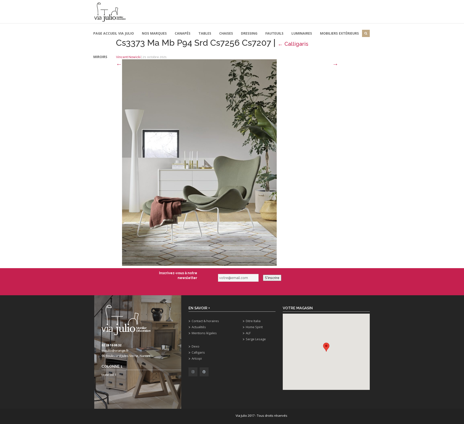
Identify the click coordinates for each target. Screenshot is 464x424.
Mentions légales (204, 333)
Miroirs (100, 56)
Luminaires (301, 33)
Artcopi (197, 358)
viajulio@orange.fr (115, 350)
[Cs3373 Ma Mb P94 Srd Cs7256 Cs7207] (199, 162)
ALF (248, 333)
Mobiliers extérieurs (339, 33)
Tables (204, 33)
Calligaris (198, 352)
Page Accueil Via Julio (113, 33)
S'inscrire (272, 278)
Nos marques (154, 33)
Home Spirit (254, 327)
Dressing (249, 33)
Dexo (195, 346)
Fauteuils (274, 33)
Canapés (182, 33)
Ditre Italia (253, 321)
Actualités (199, 327)
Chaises (226, 33)
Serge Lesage (256, 339)
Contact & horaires (205, 321)
